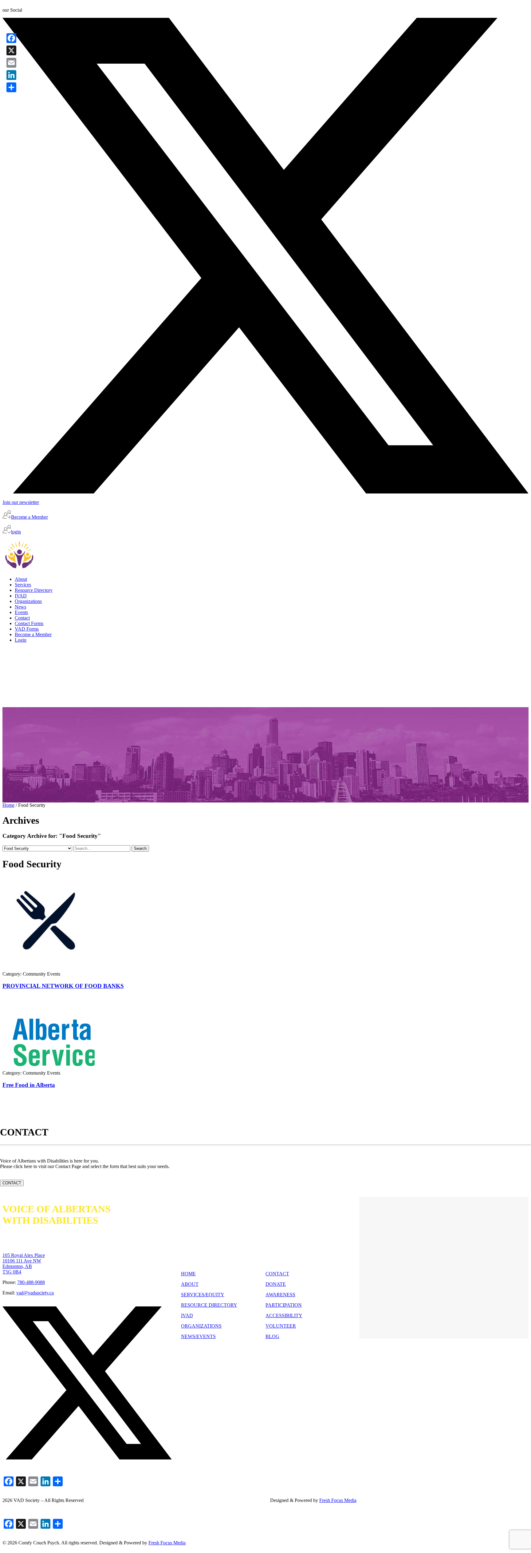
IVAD (187, 1315)
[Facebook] (11, 38)
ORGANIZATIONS (201, 1326)
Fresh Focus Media (167, 1542)
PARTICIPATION (284, 1305)
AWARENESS (280, 1294)
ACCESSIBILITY (284, 1315)
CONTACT (11, 1183)
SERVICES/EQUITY (202, 1294)
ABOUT (190, 1284)
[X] (11, 50)
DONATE (276, 1284)
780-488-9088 (31, 1282)
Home (8, 805)
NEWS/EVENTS (198, 1336)
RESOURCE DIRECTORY (209, 1305)
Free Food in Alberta (28, 1085)
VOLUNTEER (281, 1326)
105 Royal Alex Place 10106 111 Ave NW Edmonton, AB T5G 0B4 (23, 1263)
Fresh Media (337, 1500)
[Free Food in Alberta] (48, 1065)
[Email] (11, 63)
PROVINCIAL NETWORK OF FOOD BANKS (63, 986)
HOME (188, 1273)
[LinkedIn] (11, 75)
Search (140, 848)
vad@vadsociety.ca (35, 1292)
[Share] (11, 87)
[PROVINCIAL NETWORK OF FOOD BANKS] (48, 966)
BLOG (272, 1336)
